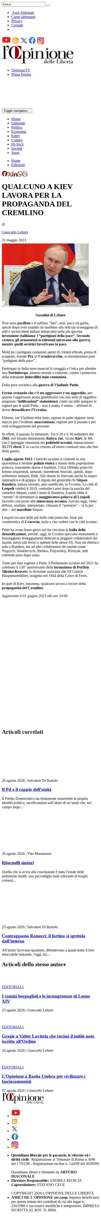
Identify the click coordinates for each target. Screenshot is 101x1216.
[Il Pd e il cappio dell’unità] (30, 776)
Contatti (17, 25)
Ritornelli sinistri (18, 862)
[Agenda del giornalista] (22, 106)
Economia (18, 132)
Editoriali (18, 123)
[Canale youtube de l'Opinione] (6, 43)
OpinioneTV (20, 70)
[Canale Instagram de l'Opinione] (40, 43)
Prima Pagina (21, 74)
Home (15, 119)
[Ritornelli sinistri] (30, 849)
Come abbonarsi (23, 17)
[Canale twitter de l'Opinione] (24, 43)
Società (16, 148)
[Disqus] (50, 664)
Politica (16, 127)
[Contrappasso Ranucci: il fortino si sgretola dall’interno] (30, 923)
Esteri (15, 136)
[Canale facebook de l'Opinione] (32, 43)
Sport (15, 153)
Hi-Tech (17, 144)
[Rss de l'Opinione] (15, 43)
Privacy (17, 21)
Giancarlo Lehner (15, 232)
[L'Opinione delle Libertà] (38, 62)
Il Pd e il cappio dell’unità (26, 789)
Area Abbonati (23, 13)
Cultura (16, 140)
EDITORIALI (12, 987)
